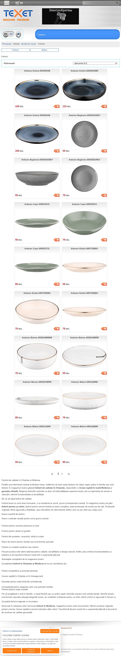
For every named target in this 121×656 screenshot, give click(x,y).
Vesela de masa (28, 44)
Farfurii (15, 50)
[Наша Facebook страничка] (18, 34)
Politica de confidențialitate (12, 631)
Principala (6, 44)
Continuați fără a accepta (49, 631)
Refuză (50, 650)
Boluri (44, 50)
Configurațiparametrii (31, 650)
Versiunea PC (66, 628)
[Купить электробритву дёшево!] (60, 16)
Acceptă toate (12, 650)
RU (11, 34)
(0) (21, 3)
